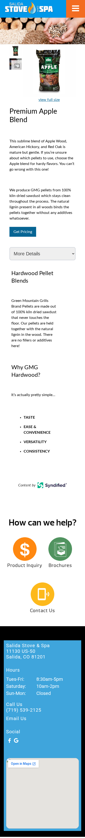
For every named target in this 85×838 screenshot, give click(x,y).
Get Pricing (22, 232)
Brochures (60, 565)
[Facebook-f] (9, 740)
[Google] (16, 740)
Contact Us (42, 610)
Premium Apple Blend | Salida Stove (29, 7)
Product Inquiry (24, 565)
